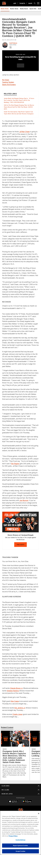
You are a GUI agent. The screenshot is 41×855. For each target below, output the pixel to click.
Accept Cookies (20, 851)
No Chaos (5, 80)
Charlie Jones (17, 716)
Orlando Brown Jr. (16, 690)
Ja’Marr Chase (24, 133)
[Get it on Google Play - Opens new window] (27, 804)
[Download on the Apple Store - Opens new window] (13, 803)
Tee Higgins (15, 465)
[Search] (34, 3)
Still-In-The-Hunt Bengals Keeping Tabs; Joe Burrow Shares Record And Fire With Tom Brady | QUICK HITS (19, 107)
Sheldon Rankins (13, 693)
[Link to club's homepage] (4, 2)
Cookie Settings (20, 840)
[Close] (38, 813)
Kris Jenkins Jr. (19, 710)
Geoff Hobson (13, 43)
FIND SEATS (20, 546)
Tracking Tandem (8, 82)
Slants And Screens (9, 85)
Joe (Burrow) (23, 502)
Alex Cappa (15, 703)
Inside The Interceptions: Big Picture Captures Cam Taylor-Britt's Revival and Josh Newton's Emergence (18, 113)
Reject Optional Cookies (20, 845)
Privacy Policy (13, 836)
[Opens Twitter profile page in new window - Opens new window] (10, 47)
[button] (20, 66)
